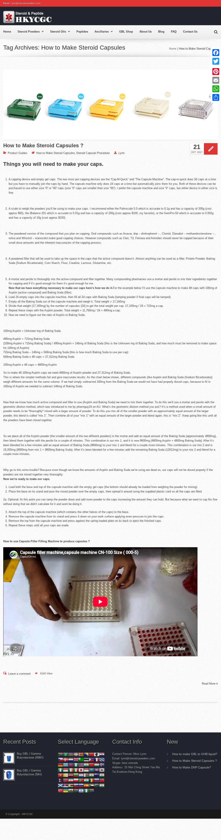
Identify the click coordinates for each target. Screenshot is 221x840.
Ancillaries (102, 31)
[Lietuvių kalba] (76, 774)
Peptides (82, 31)
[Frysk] (101, 759)
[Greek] (65, 764)
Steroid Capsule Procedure (93, 153)
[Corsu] (96, 754)
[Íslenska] (101, 764)
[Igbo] (60, 769)
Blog (161, 31)
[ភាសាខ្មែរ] (96, 769)
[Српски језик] (65, 785)
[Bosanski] (86, 754)
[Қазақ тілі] (91, 769)
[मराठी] (101, 774)
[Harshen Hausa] (76, 764)
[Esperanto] (81, 759)
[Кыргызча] (60, 774)
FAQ (174, 31)
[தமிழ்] (101, 785)
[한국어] (101, 769)
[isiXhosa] (76, 790)
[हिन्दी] (86, 764)
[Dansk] (65, 759)
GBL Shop (126, 31)
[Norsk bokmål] (65, 780)
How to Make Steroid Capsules (55, 153)
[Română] (91, 780)
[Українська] (65, 790)
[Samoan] (101, 780)
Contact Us (190, 31)
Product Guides (17, 153)
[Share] (216, 97)
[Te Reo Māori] (96, 774)
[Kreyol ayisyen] (70, 764)
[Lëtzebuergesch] (81, 774)
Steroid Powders (28, 31)
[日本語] (81, 769)
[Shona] (70, 785)
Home (7, 31)
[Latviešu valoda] (70, 774)
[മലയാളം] (91, 774)
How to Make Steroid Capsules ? (43, 145)
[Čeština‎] (60, 759)
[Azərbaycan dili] (70, 754)
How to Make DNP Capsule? (191, 767)
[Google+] (216, 66)
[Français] (96, 759)
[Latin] (65, 774)
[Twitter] (216, 61)
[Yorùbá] (86, 790)
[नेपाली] (60, 780)
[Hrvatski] (101, 754)
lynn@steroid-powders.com (26, 3)
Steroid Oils (58, 31)
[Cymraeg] (70, 790)
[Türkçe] (60, 790)
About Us (145, 31)
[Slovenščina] (81, 785)
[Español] (86, 785)
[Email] (216, 80)
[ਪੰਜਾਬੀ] (86, 780)
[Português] (81, 780)
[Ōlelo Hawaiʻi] (81, 764)
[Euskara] (76, 754)
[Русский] (96, 780)
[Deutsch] (60, 764)
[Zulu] (91, 790)
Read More (209, 683)
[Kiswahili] (96, 785)
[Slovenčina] (76, 785)
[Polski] (76, 780)
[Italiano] (76, 769)
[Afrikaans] (60, 754)
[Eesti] (86, 759)
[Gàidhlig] (60, 785)
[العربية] (65, 754)
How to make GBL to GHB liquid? (194, 754)
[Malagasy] (86, 774)
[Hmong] (91, 764)
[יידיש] (81, 790)
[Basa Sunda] (91, 785)
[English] (76, 759)
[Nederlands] (70, 759)
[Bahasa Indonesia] (65, 769)
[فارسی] (70, 780)
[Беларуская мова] (81, 754)
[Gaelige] (70, 769)
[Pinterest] (216, 71)
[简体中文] (91, 754)
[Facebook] (216, 52)
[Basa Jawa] (86, 769)
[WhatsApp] (216, 89)
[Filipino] (91, 759)
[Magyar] (96, 764)
